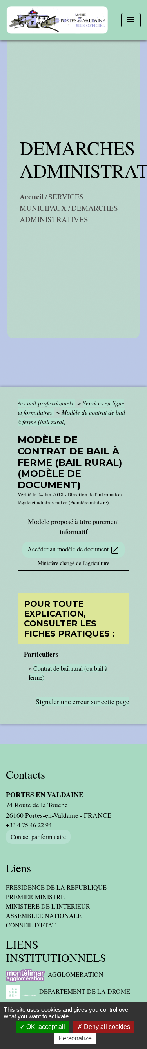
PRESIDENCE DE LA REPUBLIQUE (56, 887)
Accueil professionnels (46, 403)
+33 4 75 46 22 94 (29, 825)
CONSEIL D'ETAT (31, 925)
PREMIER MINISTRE (35, 896)
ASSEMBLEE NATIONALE (44, 915)
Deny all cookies (106, 1026)
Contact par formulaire (38, 836)
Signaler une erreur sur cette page (82, 701)
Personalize (75, 1038)
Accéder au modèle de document (73, 550)
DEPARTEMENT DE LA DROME (84, 991)
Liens (18, 868)
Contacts (25, 774)
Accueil (32, 196)
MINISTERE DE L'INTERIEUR (48, 906)
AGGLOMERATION (75, 974)
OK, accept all (45, 1026)
